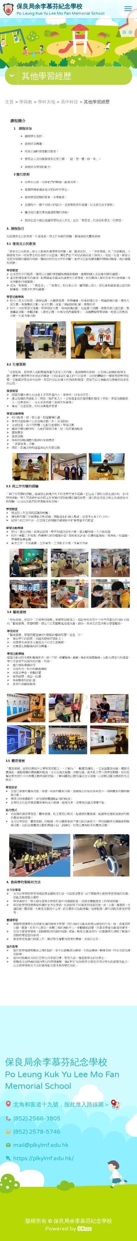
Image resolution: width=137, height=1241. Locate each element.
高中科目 (69, 102)
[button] (69, 77)
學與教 (25, 102)
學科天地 (46, 102)
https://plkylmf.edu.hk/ (43, 1158)
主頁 (9, 102)
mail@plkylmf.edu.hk (40, 1145)
